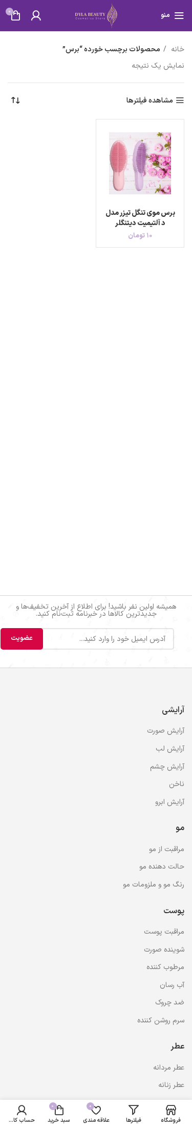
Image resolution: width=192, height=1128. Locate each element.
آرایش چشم (167, 766)
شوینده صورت (164, 949)
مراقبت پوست (164, 931)
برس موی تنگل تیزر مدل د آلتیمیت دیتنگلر (140, 218)
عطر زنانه (171, 1085)
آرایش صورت (165, 731)
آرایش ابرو (169, 802)
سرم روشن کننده (160, 1020)
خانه (176, 49)
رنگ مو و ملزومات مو (153, 884)
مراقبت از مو (166, 849)
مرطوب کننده (165, 967)
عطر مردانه (168, 1067)
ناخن (176, 784)
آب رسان (172, 985)
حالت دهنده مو (161, 866)
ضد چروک (169, 1002)
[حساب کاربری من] (36, 15)
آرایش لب (170, 748)
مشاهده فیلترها (149, 100)
